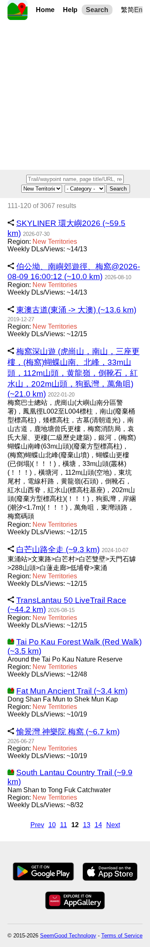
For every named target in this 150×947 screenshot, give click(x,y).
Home (45, 9)
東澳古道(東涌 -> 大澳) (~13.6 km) (76, 309)
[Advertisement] (75, 95)
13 (86, 824)
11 (63, 824)
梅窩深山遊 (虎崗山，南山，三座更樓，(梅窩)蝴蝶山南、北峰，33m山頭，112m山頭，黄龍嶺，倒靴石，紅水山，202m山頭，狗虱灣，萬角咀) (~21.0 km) (74, 372)
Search (97, 9)
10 (52, 824)
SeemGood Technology (68, 935)
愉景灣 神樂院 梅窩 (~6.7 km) (68, 731)
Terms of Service (121, 935)
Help (70, 9)
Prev (37, 824)
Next (113, 824)
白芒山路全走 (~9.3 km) (58, 549)
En (138, 9)
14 (98, 824)
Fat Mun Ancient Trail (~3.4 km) (72, 691)
